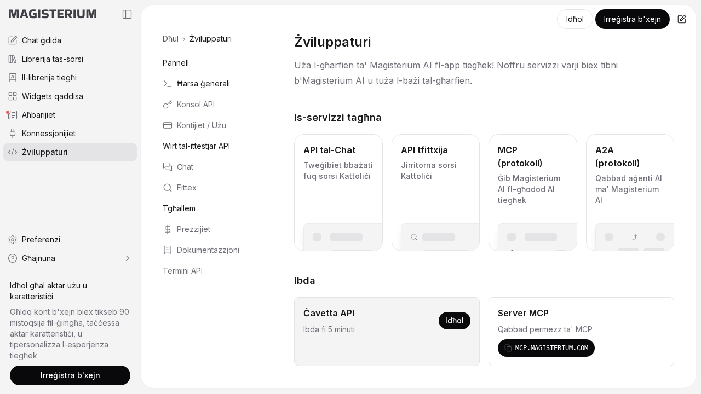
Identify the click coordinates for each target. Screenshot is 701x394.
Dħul (171, 38)
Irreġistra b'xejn (632, 19)
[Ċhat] (682, 19)
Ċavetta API (328, 313)
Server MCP (523, 313)
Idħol (575, 19)
